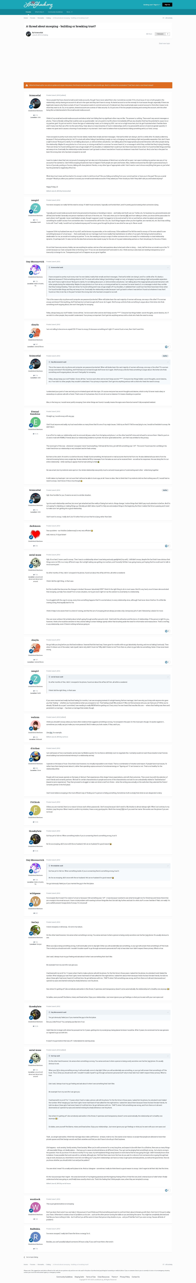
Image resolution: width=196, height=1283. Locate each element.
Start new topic (164, 43)
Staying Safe (79, 1277)
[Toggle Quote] (50, 267)
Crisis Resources (103, 1277)
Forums (28, 12)
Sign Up (167, 4)
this (51, 733)
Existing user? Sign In (151, 5)
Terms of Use (91, 1277)
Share (150, 34)
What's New (39, 12)
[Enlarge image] (98, 462)
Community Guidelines (55, 12)
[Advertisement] (98, 64)
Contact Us (136, 1277)
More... (69, 12)
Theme (114, 1277)
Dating (45, 35)
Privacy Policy (125, 1277)
